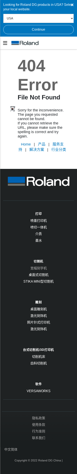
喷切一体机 (38, 227)
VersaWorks (39, 391)
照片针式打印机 (38, 322)
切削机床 (38, 356)
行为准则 (38, 431)
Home (26, 144)
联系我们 (38, 438)
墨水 (38, 240)
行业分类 (58, 150)
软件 (38, 384)
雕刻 (38, 302)
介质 (38, 234)
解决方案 (36, 150)
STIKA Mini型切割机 (38, 281)
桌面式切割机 (38, 275)
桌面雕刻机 (38, 309)
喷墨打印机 (38, 220)
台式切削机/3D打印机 (38, 349)
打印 (38, 213)
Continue (38, 29)
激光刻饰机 (38, 316)
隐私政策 (38, 418)
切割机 (38, 261)
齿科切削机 (38, 363)
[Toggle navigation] (5, 43)
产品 (41, 144)
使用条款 (38, 424)
